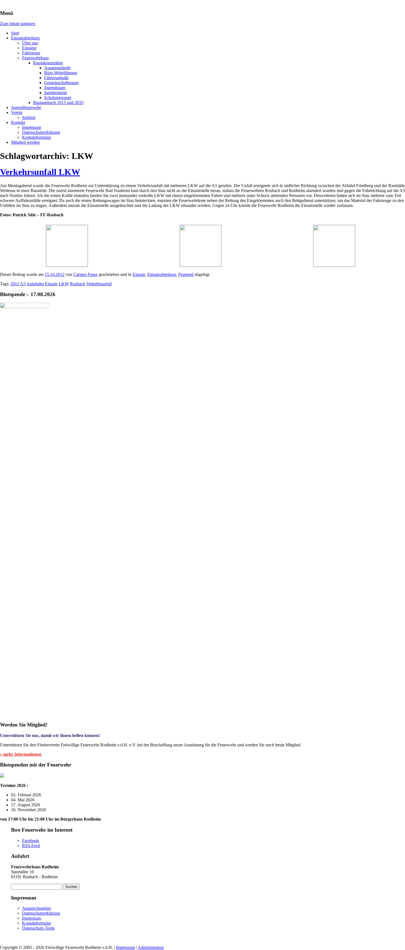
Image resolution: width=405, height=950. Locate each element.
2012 (14, 283)
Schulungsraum (57, 97)
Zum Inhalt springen (17, 23)
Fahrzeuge (31, 52)
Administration (151, 947)
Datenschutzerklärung (41, 132)
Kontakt (18, 122)
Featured (185, 274)
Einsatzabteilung (25, 38)
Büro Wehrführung (60, 72)
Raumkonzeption (48, 62)
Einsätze (29, 48)
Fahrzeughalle (56, 77)
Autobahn (35, 283)
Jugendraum (54, 87)
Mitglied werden (25, 142)
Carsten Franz (85, 274)
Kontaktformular (36, 137)
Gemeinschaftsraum (61, 82)
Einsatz (139, 274)
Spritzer (29, 117)
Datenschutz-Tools (38, 928)
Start (15, 33)
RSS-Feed (31, 845)
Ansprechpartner (36, 908)
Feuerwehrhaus (35, 57)
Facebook (30, 840)
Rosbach (77, 283)
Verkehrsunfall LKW (40, 172)
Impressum (31, 127)
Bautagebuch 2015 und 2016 (58, 102)
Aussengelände (57, 67)
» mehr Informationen (20, 754)
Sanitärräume (55, 92)
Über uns (30, 43)
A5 (23, 283)
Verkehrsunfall (99, 283)
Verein (16, 112)
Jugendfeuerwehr (26, 107)
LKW (64, 283)
